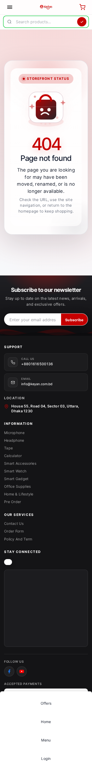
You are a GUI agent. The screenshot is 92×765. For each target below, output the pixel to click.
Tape (8, 448)
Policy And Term (18, 539)
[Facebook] (9, 671)
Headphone (14, 440)
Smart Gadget (16, 478)
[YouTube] (22, 671)
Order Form (14, 531)
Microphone (14, 432)
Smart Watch (15, 471)
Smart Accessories (20, 463)
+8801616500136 (37, 364)
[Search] (81, 21)
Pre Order (12, 502)
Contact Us (14, 523)
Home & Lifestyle (18, 494)
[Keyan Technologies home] (8, 562)
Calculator (13, 455)
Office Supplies (17, 486)
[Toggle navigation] (9, 7)
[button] (46, 737)
